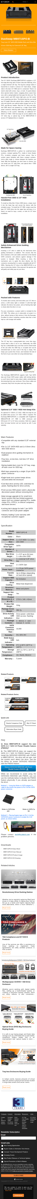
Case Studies (25, 1119)
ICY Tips (24, 1117)
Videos (23, 1123)
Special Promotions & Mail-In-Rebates (15, 1161)
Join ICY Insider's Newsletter (24, 1127)
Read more (6, 908)
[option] (18, 13)
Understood (18, 1195)
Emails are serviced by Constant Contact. (22, 1171)
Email (3, 1135)
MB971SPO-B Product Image (12, 855)
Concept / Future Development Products (16, 1152)
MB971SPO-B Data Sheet (11, 849)
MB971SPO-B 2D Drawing (11, 858)
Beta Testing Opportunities (12, 1145)
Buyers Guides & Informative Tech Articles (16, 1149)
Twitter (9, 1120)
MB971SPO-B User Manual (12, 852)
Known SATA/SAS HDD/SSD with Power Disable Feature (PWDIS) (18, 768)
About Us (3, 1120)
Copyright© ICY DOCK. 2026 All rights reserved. (14, 1181)
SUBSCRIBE (18, 1175)
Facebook (10, 1117)
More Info (8, 1190)
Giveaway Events (9, 1155)
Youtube (10, 1119)
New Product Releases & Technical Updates (17, 1158)
